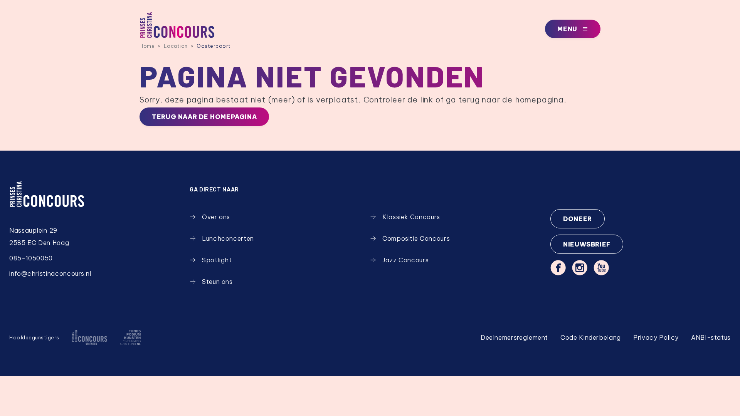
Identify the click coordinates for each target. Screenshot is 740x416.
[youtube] (601, 267)
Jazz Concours (405, 260)
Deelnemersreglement (514, 337)
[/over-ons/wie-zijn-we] (89, 337)
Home (147, 46)
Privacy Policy (656, 337)
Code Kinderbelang (590, 337)
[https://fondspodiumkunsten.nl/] (130, 337)
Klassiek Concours (411, 217)
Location (176, 46)
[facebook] (558, 267)
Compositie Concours (416, 238)
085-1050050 (31, 258)
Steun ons (217, 281)
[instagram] (579, 267)
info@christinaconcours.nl (50, 273)
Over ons (216, 217)
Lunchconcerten (228, 238)
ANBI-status (711, 337)
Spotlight (217, 260)
